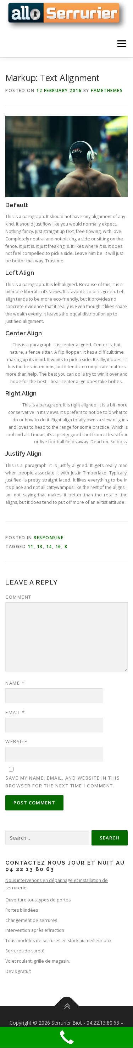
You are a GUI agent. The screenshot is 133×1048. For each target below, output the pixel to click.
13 (40, 546)
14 (49, 546)
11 (31, 546)
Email (15, 712)
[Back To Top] (66, 1006)
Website (16, 741)
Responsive (48, 538)
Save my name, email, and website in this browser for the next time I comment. (62, 782)
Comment (18, 597)
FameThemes (107, 90)
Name (14, 683)
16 (58, 546)
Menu (121, 44)
